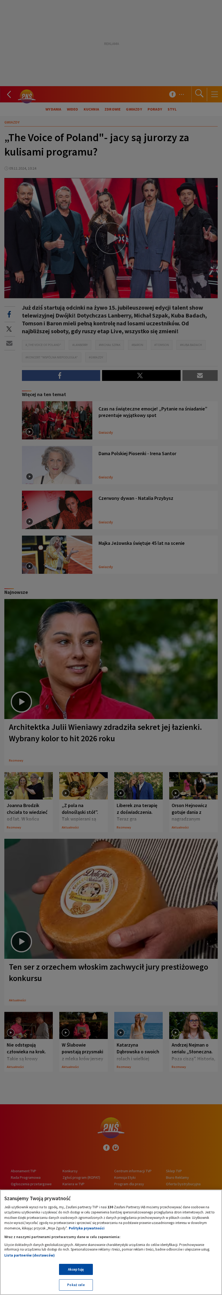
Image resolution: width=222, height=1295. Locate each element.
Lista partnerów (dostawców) (29, 1255)
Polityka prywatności (87, 1228)
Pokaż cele (75, 1285)
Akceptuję (76, 1269)
